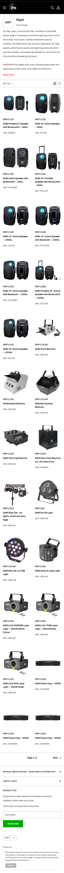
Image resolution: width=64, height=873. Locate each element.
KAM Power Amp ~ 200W (48, 738)
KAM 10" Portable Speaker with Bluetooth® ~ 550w (47, 182)
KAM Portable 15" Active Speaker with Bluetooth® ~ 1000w (47, 294)
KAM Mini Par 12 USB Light (14, 572)
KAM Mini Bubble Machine (44, 405)
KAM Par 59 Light (44, 513)
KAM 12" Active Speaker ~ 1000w (15, 238)
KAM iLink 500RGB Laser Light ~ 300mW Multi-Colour (16, 629)
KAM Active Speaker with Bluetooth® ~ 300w (15, 180)
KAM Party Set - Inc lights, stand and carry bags (14, 516)
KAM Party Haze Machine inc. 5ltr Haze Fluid (48, 460)
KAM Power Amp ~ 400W (48, 683)
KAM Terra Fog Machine (15, 458)
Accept (11, 866)
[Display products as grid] (54, 83)
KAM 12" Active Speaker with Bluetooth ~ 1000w (47, 238)
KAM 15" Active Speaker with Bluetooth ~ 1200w (15, 293)
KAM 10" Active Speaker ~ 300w (47, 125)
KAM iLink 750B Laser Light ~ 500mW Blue (46, 627)
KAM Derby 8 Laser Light (47, 571)
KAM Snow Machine (45, 349)
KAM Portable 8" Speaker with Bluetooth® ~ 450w (15, 125)
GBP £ (7, 838)
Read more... (9, 74)
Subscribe (13, 823)
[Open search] (52, 7)
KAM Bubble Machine (14, 403)
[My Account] (58, 7)
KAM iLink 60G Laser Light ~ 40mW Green (13, 685)
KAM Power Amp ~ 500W (16, 738)
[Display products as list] (59, 83)
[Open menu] (4, 8)
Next (55, 758)
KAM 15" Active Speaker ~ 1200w (15, 351)
